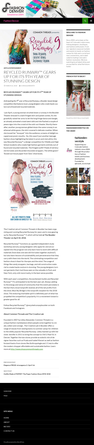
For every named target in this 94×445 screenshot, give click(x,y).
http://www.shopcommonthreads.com (27, 349)
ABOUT (7, 422)
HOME (6, 418)
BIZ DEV (7, 426)
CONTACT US (9, 431)
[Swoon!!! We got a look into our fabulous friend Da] (84, 191)
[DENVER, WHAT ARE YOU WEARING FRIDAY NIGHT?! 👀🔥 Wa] (72, 191)
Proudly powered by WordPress (14, 442)
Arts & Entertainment (12, 68)
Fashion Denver (11, 20)
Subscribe (8, 391)
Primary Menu (91, 21)
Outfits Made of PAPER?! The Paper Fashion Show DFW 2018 (27, 372)
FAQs (5, 396)
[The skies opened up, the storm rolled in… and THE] (72, 175)
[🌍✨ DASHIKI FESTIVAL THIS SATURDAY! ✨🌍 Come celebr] (84, 175)
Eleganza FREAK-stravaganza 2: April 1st (19, 363)
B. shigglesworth (28, 86)
